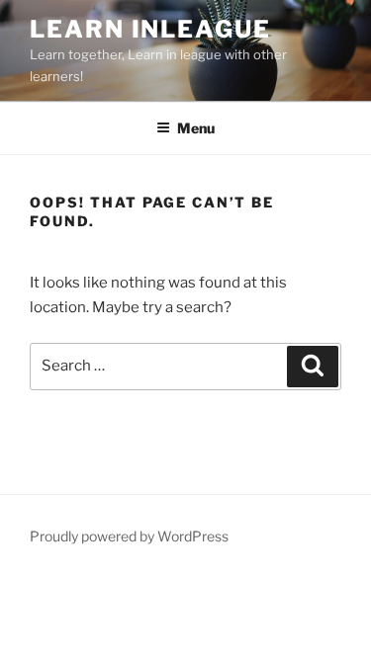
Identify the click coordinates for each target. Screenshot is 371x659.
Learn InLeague (150, 29)
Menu (196, 128)
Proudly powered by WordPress (129, 536)
